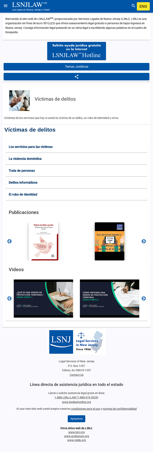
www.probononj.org (76, 436)
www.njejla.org (76, 440)
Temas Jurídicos (76, 66)
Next (144, 241)
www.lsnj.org (76, 432)
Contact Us (76, 374)
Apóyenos (76, 418)
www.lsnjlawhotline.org (76, 402)
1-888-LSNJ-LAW (65, 397)
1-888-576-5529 (87, 397)
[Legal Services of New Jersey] (76, 342)
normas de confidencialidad (120, 408)
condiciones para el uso (85, 408)
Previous (9, 241)
